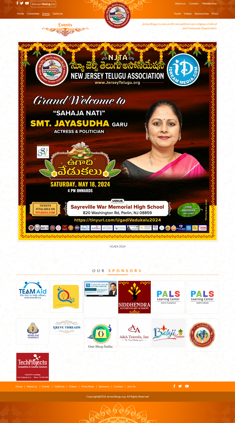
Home (19, 386)
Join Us (131, 386)
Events (46, 386)
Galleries (60, 386)
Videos (73, 386)
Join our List (43, 4)
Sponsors (104, 386)
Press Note (87, 386)
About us (32, 386)
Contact (118, 386)
